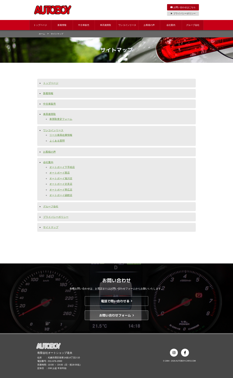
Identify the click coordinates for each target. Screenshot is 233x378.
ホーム (42, 34)
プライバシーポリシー (55, 217)
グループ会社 (192, 25)
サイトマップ (50, 227)
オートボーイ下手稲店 (62, 167)
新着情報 (62, 25)
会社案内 (170, 25)
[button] (40, 25)
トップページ (40, 25)
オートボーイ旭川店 (60, 178)
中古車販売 (83, 25)
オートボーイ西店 (59, 172)
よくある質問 (57, 140)
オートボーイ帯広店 (60, 189)
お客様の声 (149, 25)
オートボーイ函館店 (60, 195)
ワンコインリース (127, 25)
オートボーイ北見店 (60, 184)
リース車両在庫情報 (60, 135)
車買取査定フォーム (60, 119)
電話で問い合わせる (115, 301)
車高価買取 (105, 25)
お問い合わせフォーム (115, 315)
